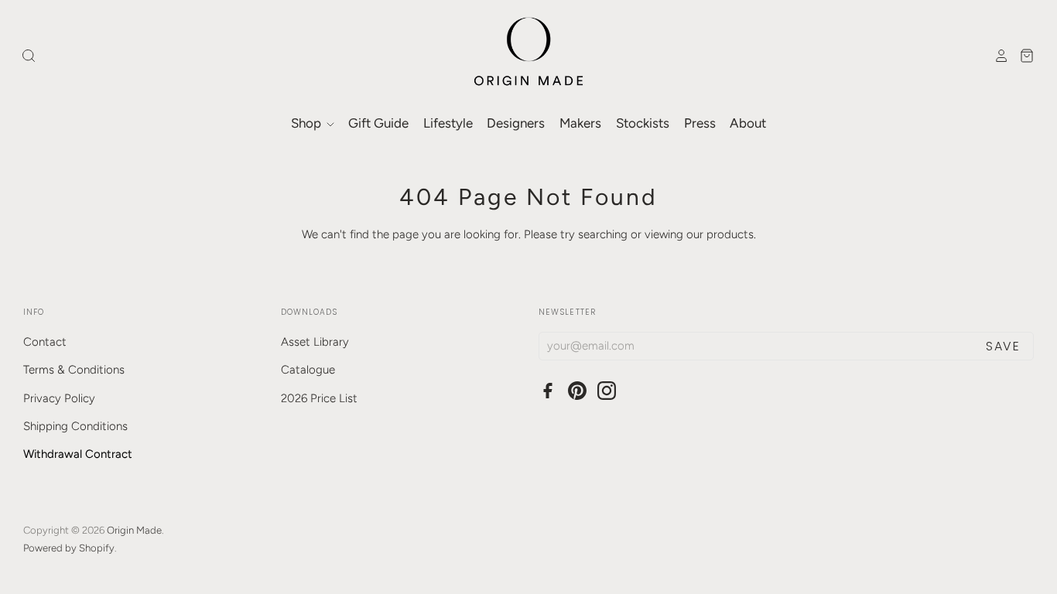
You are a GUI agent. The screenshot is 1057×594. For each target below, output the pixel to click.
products (730, 234)
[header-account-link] (997, 55)
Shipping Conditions (75, 426)
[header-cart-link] (1022, 55)
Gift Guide (378, 123)
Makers (580, 123)
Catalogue (308, 370)
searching (603, 234)
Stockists (642, 123)
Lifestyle (448, 123)
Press (700, 123)
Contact (45, 342)
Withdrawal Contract (77, 454)
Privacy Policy (59, 398)
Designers (516, 123)
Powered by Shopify (69, 548)
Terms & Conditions (74, 370)
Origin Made (134, 530)
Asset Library (315, 342)
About (748, 123)
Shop (307, 123)
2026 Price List (319, 398)
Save (1003, 346)
